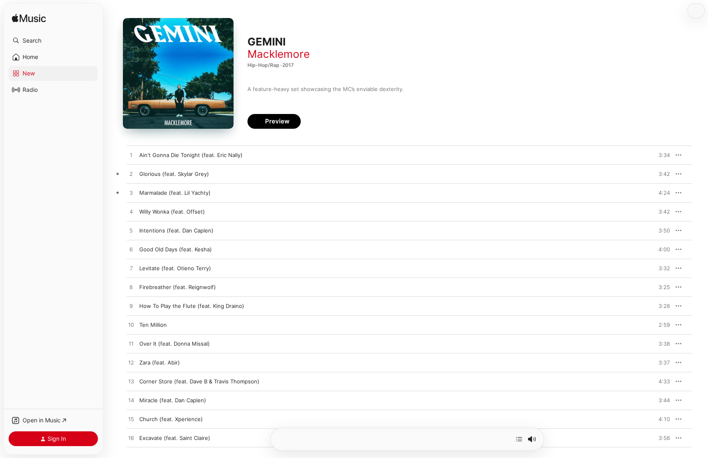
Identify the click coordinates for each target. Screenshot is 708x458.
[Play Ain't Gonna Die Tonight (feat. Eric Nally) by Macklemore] (131, 155)
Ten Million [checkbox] (153, 324)
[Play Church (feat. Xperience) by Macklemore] (131, 419)
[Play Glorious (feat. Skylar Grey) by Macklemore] (131, 174)
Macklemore (278, 54)
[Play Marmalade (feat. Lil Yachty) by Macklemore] (131, 193)
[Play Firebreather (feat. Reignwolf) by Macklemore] (131, 287)
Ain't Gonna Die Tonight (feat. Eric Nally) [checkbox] (191, 155)
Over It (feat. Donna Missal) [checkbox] (174, 343)
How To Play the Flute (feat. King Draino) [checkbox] (191, 306)
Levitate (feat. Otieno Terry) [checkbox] (175, 268)
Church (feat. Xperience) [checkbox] (171, 419)
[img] (29, 18)
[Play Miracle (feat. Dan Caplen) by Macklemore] (131, 400)
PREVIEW (661, 155)
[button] (53, 41)
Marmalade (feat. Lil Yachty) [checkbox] (175, 192)
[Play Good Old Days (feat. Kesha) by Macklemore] (131, 249)
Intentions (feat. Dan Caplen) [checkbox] (176, 230)
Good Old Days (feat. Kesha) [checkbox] (175, 249)
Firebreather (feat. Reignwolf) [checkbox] (177, 287)
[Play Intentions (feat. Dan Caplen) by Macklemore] (131, 231)
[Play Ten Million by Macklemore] (131, 325)
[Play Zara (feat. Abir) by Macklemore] (131, 363)
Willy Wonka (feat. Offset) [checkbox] (172, 211)
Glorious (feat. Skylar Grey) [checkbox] (174, 174)
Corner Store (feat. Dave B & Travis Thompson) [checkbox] (199, 381)
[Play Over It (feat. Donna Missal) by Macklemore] (131, 344)
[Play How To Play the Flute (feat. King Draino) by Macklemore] (131, 306)
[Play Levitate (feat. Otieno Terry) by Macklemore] (131, 268)
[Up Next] (519, 439)
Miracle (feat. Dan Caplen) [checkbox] (172, 400)
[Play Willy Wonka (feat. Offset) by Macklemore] (131, 212)
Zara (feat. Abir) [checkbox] (159, 362)
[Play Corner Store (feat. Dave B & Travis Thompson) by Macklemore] (131, 381)
